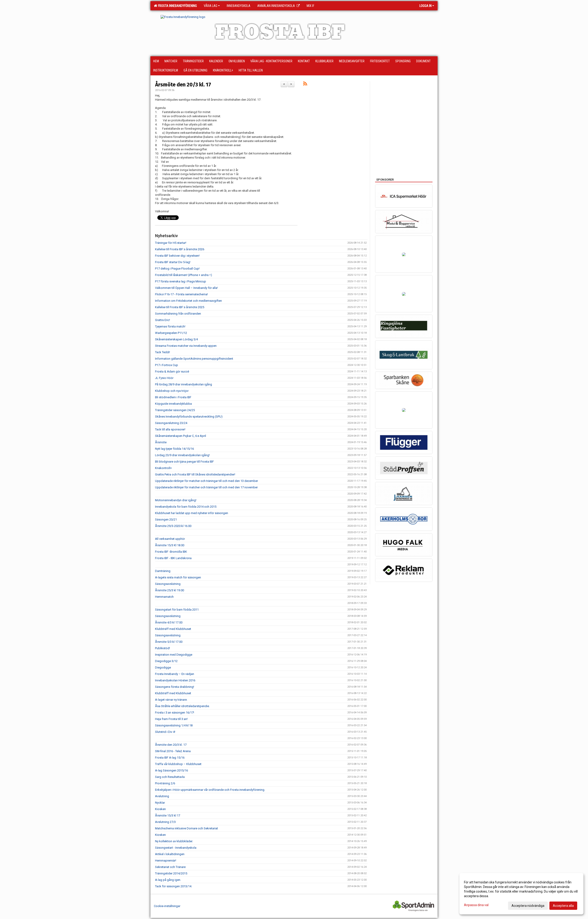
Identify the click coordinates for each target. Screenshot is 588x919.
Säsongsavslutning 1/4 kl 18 (173, 725)
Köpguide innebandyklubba (173, 403)
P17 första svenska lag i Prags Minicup (180, 281)
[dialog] (521, 893)
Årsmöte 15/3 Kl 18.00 (169, 545)
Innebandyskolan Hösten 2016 (175, 680)
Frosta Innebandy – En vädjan (174, 674)
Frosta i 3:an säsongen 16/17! (174, 712)
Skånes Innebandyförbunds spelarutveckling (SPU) (189, 416)
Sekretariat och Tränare (170, 867)
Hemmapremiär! (165, 860)
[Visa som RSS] (305, 84)
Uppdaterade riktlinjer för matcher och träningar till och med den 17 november (206, 487)
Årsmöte (161, 442)
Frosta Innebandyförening (177, 6)
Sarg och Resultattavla (170, 777)
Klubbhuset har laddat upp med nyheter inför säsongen (191, 513)
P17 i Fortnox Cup (166, 365)
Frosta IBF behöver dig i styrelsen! (177, 255)
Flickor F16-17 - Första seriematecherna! (181, 294)
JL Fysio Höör (164, 378)
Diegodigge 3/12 (166, 661)
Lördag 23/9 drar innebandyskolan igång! (182, 455)
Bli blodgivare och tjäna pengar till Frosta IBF (184, 461)
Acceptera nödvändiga (528, 906)
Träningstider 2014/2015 (171, 873)
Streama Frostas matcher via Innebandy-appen (186, 345)
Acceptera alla (563, 906)
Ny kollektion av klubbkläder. (174, 841)
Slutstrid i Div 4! (165, 732)
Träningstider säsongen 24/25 (175, 410)
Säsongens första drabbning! (174, 687)
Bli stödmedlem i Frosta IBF (173, 397)
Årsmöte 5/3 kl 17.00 (168, 641)
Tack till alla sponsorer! (170, 429)
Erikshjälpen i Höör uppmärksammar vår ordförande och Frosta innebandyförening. (210, 789)
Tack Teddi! (162, 352)
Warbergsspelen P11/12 (171, 333)
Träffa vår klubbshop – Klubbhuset (178, 764)
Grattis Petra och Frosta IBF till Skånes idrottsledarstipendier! (195, 474)
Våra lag (210, 6)
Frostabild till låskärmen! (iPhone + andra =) (183, 275)
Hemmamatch (164, 596)
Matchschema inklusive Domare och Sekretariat (186, 828)
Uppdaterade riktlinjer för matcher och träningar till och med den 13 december (206, 481)
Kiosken (160, 809)
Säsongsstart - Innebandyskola (175, 847)
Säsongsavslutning (168, 584)
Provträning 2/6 (165, 783)
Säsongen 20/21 (166, 519)
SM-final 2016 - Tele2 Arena (173, 751)
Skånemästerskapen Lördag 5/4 (176, 339)
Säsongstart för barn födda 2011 (177, 609)
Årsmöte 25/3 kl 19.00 (169, 590)
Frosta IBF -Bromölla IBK (171, 551)
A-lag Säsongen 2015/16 (171, 770)
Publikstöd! (162, 648)
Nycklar (160, 802)
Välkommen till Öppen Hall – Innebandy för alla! (186, 288)
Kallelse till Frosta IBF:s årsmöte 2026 (179, 249)
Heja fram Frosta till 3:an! (171, 719)
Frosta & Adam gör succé (172, 371)
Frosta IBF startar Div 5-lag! (172, 262)
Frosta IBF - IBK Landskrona (173, 558)
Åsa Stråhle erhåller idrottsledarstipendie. (182, 706)
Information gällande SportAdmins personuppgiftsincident (194, 358)
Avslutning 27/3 (165, 822)
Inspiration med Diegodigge (173, 654)
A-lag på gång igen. (168, 880)
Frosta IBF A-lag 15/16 (169, 757)
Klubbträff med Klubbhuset (173, 629)
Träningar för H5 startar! (170, 243)
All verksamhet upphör (170, 539)
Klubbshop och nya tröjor (172, 391)
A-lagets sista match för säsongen (178, 577)
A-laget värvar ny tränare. (171, 699)
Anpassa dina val (476, 905)
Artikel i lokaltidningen (169, 854)
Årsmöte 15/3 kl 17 (167, 815)
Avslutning (162, 796)
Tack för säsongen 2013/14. (173, 886)
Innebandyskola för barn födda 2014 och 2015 (185, 506)
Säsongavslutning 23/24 (171, 423)
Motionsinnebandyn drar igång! (175, 500)
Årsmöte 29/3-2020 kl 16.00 (173, 526)
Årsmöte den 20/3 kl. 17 (183, 84)
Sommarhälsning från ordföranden (178, 313)
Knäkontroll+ (163, 468)
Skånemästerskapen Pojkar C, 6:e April (180, 436)
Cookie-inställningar (167, 906)
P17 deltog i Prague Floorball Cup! (177, 268)
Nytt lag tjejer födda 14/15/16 (174, 448)
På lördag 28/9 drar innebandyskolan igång (183, 384)
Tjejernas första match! (170, 326)
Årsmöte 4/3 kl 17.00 (168, 622)
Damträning (162, 571)
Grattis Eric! (162, 320)
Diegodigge (163, 667)
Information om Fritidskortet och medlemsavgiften (188, 300)
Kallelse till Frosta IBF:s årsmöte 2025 (179, 307)
